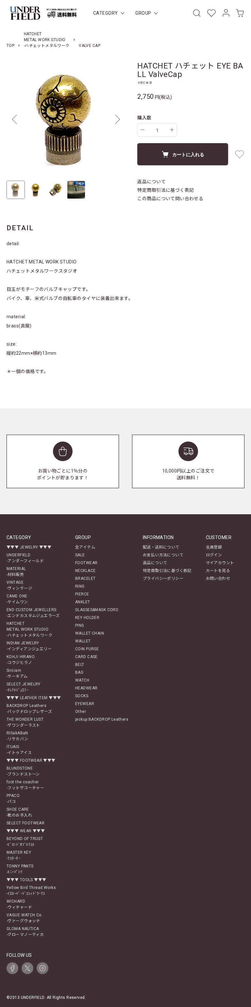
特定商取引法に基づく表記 (165, 190)
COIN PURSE (87, 649)
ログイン (214, 555)
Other (80, 711)
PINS (79, 625)
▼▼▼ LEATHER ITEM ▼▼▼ (34, 698)
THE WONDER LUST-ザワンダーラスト (25, 722)
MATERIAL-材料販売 (16, 571)
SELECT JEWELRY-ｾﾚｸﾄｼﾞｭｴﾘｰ (24, 687)
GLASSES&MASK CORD (96, 610)
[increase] (172, 130)
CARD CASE (86, 656)
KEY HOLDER (87, 617)
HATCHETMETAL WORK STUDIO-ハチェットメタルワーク (47, 40)
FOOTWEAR (86, 563)
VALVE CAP (89, 45)
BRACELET (85, 578)
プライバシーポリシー (163, 578)
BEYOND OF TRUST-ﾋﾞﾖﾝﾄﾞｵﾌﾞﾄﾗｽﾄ (25, 841)
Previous (16, 119)
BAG (79, 672)
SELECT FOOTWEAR (25, 823)
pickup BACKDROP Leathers (101, 719)
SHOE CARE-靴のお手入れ (19, 812)
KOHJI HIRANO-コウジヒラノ (21, 659)
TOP (10, 45)
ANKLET (82, 602)
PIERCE (82, 594)
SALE (80, 555)
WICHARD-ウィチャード (19, 904)
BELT (79, 664)
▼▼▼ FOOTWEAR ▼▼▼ (31, 760)
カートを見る (218, 570)
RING (80, 586)
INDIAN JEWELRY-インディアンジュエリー (29, 646)
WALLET (83, 641)
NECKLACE (85, 570)
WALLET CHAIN (89, 633)
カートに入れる (188, 154)
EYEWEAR (84, 703)
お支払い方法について (163, 555)
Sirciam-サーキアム (17, 673)
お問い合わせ (218, 578)
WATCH (82, 680)
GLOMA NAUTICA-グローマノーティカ (25, 931)
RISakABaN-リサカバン (17, 736)
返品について (151, 181)
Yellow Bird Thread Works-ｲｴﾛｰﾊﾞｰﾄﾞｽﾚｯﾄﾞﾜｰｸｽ (31, 890)
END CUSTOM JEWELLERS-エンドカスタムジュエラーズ (33, 613)
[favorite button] (239, 154)
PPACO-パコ (13, 798)
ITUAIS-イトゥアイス (19, 749)
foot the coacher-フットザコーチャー (25, 785)
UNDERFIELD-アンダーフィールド (25, 558)
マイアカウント (220, 563)
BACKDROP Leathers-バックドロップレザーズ (29, 708)
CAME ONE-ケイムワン (17, 599)
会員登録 (214, 547)
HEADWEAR (86, 688)
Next (116, 119)
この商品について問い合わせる (170, 198)
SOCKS (81, 696)
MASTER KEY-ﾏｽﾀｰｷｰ (19, 855)
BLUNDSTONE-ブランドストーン (23, 771)
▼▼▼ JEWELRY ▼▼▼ (29, 547)
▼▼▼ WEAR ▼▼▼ (26, 831)
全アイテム (85, 547)
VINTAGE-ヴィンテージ (19, 585)
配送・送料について (161, 547)
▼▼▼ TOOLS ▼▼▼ (26, 880)
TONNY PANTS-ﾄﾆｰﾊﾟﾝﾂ (20, 869)
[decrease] (142, 130)
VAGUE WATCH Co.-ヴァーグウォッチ (24, 918)
